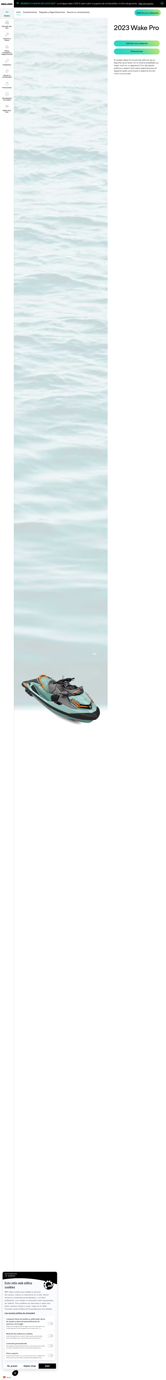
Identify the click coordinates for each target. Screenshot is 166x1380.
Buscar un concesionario (78, 12)
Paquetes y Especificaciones (52, 12)
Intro (18, 12)
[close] (162, 3)
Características (30, 12)
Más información (146, 3)
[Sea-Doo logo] (7, 4)
